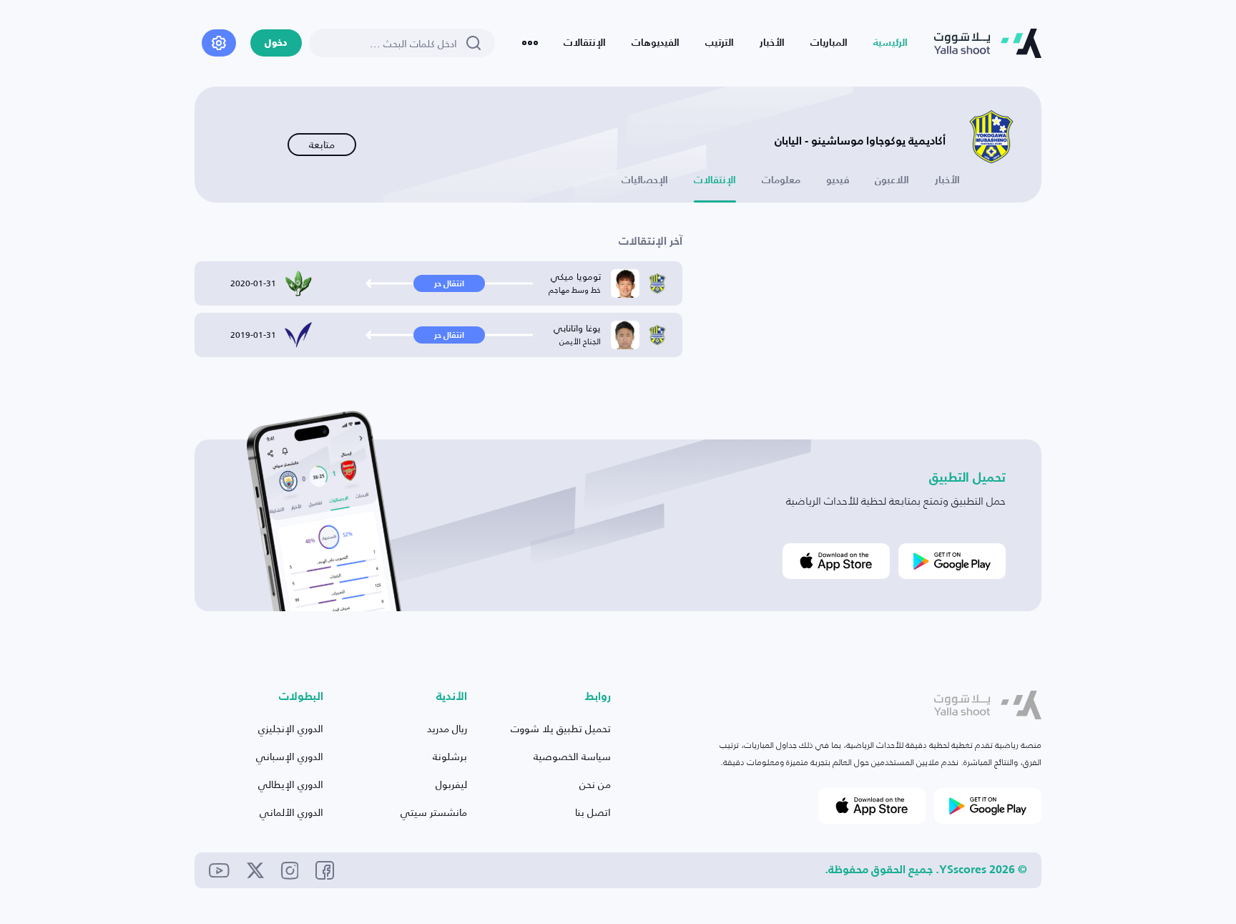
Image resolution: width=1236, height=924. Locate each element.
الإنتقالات (585, 43)
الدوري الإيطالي (290, 784)
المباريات (829, 43)
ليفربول (451, 784)
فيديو (837, 180)
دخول (276, 43)
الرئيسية (890, 43)
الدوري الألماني (291, 812)
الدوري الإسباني (289, 756)
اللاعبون (892, 180)
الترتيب (719, 43)
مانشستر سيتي (434, 812)
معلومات (781, 180)
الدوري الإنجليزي (290, 728)
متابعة (322, 144)
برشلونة (450, 756)
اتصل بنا (593, 812)
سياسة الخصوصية (572, 756)
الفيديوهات (656, 43)
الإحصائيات (645, 180)
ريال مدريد (447, 728)
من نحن (595, 784)
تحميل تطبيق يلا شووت (561, 728)
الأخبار (772, 43)
